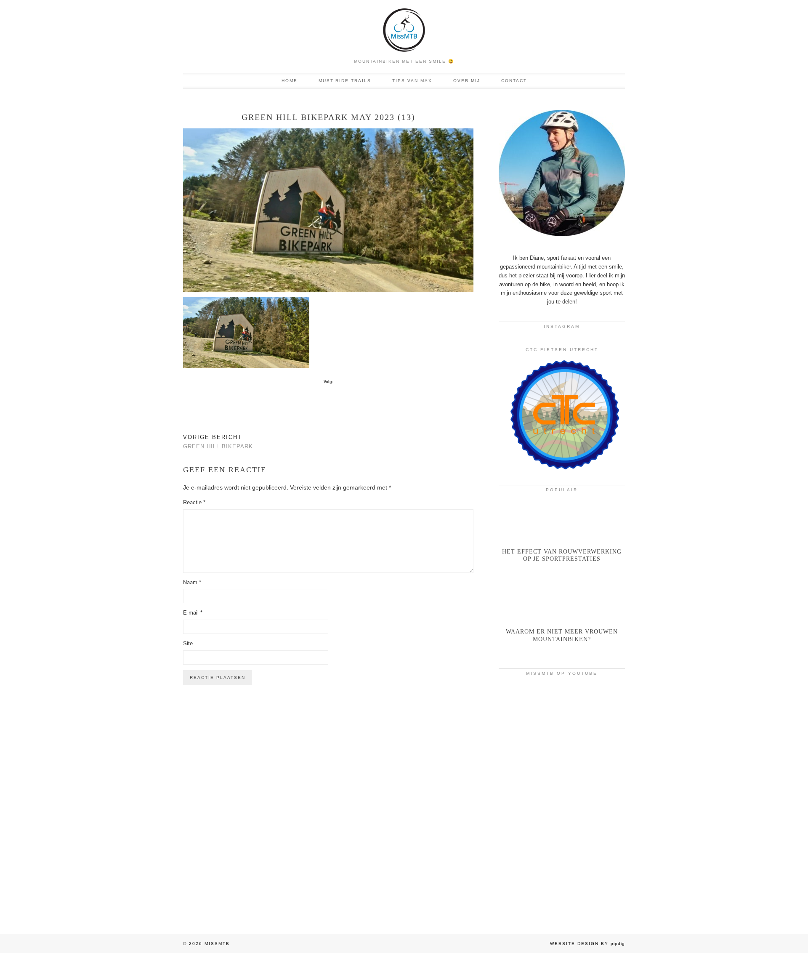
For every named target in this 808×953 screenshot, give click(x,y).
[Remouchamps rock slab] (562, 795)
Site (188, 643)
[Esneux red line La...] (562, 717)
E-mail (192, 613)
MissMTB (217, 943)
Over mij (466, 80)
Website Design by (587, 943)
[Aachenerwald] (562, 872)
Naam (192, 582)
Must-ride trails (345, 80)
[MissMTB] (404, 27)
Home (290, 80)
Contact (514, 80)
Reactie (194, 502)
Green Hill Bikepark (218, 442)
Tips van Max (412, 80)
